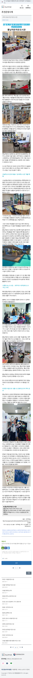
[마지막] (20, 568)
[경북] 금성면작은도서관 (8, 624)
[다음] (20, 647)
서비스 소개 (21, 669)
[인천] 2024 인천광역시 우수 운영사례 (11, 601)
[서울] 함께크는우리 (7, 590)
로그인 (22, 7)
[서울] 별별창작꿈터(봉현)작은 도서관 (11, 640)
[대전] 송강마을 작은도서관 (8, 629)
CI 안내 (27, 669)
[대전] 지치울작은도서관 (8, 579)
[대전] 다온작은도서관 (7, 635)
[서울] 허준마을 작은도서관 (8, 585)
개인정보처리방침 (6, 669)
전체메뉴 (28, 7)
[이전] (13, 647)
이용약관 (14, 669)
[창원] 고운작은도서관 (7, 607)
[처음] (13, 568)
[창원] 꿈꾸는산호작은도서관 (9, 596)
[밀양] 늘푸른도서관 (7, 612)
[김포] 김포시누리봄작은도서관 (9, 618)
